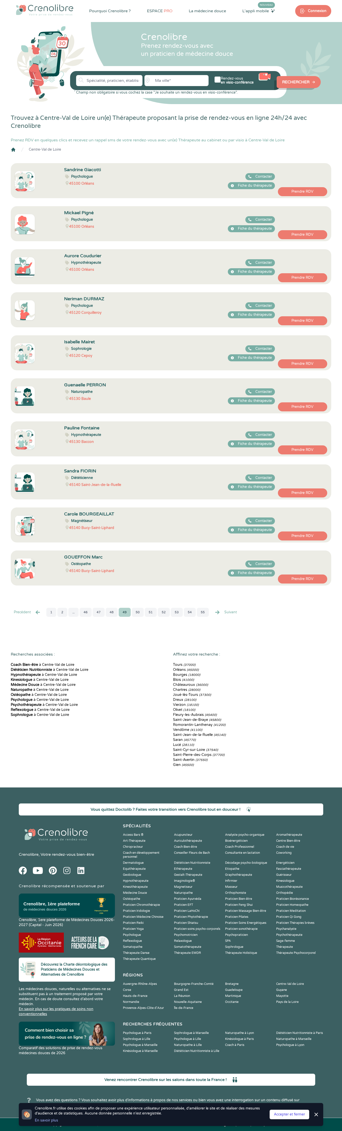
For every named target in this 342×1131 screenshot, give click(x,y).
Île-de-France (183, 1008)
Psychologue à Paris (137, 1033)
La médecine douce (207, 11)
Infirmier (231, 881)
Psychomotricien (186, 935)
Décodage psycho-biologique (246, 863)
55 (203, 612)
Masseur (231, 887)
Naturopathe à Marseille (293, 1039)
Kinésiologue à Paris (239, 1039)
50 (138, 612)
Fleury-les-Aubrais (195, 715)
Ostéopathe (131, 899)
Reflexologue (132, 941)
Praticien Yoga (133, 929)
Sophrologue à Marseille (191, 1033)
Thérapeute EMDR (187, 953)
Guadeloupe (234, 990)
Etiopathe (232, 869)
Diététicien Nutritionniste (192, 863)
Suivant (230, 612)
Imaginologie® (184, 881)
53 (177, 612)
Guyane (281, 990)
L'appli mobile (257, 11)
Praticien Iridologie (136, 911)
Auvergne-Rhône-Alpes (140, 984)
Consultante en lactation (242, 853)
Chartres (186, 690)
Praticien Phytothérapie (191, 917)
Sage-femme (285, 941)
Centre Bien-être (288, 840)
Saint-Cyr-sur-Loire (195, 750)
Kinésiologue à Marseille (140, 1051)
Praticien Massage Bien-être (245, 911)
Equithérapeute (134, 869)
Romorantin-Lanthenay (199, 725)
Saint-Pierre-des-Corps (199, 755)
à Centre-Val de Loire (42, 665)
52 (164, 612)
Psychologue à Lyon (290, 1045)
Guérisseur (284, 875)
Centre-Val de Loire (45, 149)
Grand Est (181, 990)
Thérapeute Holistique (241, 953)
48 (112, 612)
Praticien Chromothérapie (141, 905)
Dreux (184, 700)
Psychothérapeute (289, 935)
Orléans (186, 670)
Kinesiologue (285, 881)
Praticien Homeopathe (292, 905)
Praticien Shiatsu (186, 923)
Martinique (233, 996)
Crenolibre (29, 854)
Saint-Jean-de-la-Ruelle (199, 735)
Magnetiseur (183, 887)
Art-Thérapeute (134, 840)
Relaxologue (183, 941)
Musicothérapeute (289, 887)
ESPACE (160, 11)
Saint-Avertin (190, 760)
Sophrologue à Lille (136, 1039)
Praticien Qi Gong (288, 917)
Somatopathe (132, 947)
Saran (184, 740)
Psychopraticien (236, 935)
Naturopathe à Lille (188, 1045)
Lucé (183, 745)
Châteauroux (190, 685)
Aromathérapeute (289, 834)
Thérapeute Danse (136, 953)
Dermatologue (133, 863)
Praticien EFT (183, 905)
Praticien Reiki (133, 923)
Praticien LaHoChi (187, 911)
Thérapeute (284, 947)
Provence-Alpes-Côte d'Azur (143, 1008)
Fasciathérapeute (288, 869)
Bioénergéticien (236, 840)
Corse (127, 990)
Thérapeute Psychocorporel (296, 953)
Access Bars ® (133, 834)
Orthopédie (284, 893)
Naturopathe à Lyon (239, 1033)
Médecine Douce (135, 893)
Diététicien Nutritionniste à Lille (196, 1051)
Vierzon (186, 705)
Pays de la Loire (287, 1002)
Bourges (186, 675)
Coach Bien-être (185, 847)
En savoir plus (46, 1120)
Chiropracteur (133, 847)
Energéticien (285, 863)
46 (86, 612)
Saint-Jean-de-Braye (197, 720)
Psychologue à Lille (187, 1039)
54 (190, 612)
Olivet (184, 710)
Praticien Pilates (236, 917)
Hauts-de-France (135, 996)
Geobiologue (132, 875)
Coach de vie (285, 847)
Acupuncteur (183, 834)
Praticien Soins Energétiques (245, 923)
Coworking (284, 853)
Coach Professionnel (239, 847)
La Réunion (182, 996)
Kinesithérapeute (135, 887)
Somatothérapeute (187, 947)
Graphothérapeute (238, 875)
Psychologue (132, 935)
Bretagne (232, 984)
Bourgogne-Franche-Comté (194, 984)
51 (151, 612)
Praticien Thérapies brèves (295, 923)
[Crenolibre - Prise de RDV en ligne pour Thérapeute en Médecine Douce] (45, 10)
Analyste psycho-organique (244, 834)
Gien (183, 765)
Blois (183, 680)
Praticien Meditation (291, 911)
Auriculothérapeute (188, 840)
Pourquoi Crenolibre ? (110, 11)
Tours (184, 665)
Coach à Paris (234, 1045)
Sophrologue (234, 947)
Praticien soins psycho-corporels (197, 929)
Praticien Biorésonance (292, 899)
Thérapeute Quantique (139, 959)
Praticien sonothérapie (241, 929)
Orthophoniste (235, 893)
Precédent (22, 612)
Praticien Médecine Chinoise (143, 917)
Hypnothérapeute (135, 881)
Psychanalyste (286, 929)
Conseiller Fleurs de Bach (192, 853)
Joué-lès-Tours (192, 695)
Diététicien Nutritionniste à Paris (299, 1033)
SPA (228, 941)
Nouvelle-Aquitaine (188, 1002)
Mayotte (282, 996)
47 (99, 612)
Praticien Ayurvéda (187, 899)
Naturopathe (183, 893)
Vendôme (187, 730)
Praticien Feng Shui (239, 905)
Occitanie (232, 1002)
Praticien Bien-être (238, 899)
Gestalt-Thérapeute (188, 875)
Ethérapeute (183, 869)
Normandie (131, 1002)
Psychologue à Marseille (140, 1045)
